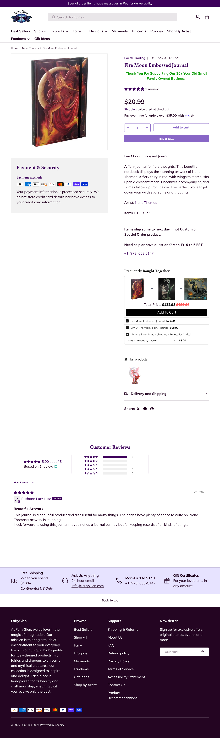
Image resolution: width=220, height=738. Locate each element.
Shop (38, 31)
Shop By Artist (179, 31)
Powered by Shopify (52, 724)
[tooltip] (134, 375)
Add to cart (181, 127)
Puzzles (156, 31)
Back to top (110, 600)
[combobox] (112, 17)
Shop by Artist (85, 685)
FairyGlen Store (30, 724)
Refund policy (118, 653)
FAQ (111, 645)
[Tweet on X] (138, 408)
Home (14, 48)
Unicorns (139, 31)
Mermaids (120, 31)
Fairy (77, 31)
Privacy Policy (119, 661)
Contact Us (116, 685)
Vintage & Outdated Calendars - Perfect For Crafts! (160, 334)
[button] (207, 17)
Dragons (96, 31)
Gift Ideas (42, 38)
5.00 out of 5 (52, 461)
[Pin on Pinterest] (151, 408)
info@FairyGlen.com (88, 586)
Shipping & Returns (123, 629)
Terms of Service (121, 669)
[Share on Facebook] (145, 408)
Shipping (130, 109)
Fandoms (18, 38)
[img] (24, 492)
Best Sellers (20, 31)
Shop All (80, 637)
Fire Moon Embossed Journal (60, 48)
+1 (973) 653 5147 (139, 253)
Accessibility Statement (126, 677)
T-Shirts (57, 31)
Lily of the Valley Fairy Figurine (149, 327)
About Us (115, 637)
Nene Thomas (30, 48)
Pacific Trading (134, 58)
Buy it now (166, 139)
